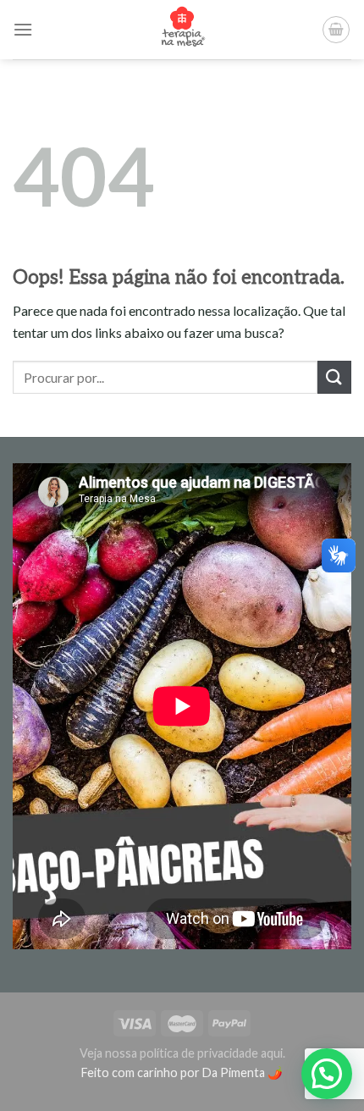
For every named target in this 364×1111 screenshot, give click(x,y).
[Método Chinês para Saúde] (182, 29)
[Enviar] (334, 377)
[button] (326, 1073)
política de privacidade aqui (211, 1053)
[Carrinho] (336, 29)
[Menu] (23, 29)
